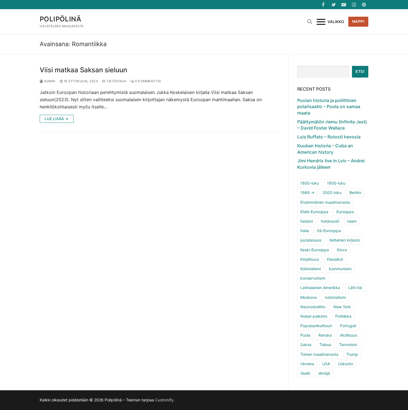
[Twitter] (333, 4)
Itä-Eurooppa (329, 230)
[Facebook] (323, 4)
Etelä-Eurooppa (314, 211)
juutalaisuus (310, 240)
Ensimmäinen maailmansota (325, 202)
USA (326, 363)
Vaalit (305, 373)
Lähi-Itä (355, 287)
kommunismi (340, 268)
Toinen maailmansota (319, 354)
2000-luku (332, 192)
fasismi (306, 221)
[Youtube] (343, 4)
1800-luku (309, 183)
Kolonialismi (310, 268)
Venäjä (324, 373)
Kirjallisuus (309, 259)
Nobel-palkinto (313, 316)
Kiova (342, 249)
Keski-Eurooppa (314, 249)
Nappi (358, 21)
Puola (305, 335)
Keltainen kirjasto (344, 240)
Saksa (305, 344)
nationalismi (335, 297)
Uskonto (345, 363)
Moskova (308, 297)
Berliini (355, 192)
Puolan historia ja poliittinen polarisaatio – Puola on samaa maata (328, 107)
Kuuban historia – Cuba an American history (325, 149)
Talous (325, 344)
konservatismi (312, 278)
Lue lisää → (57, 118)
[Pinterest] (364, 4)
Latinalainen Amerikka (320, 287)
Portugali (348, 325)
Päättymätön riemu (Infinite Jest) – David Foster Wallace (332, 125)
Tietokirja (116, 81)
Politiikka (343, 316)
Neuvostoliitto (312, 306)
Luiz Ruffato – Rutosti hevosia (329, 137)
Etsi (360, 71)
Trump (352, 354)
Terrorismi (348, 344)
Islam (352, 221)
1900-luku (336, 183)
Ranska (325, 335)
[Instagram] (354, 4)
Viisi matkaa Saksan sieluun (83, 70)
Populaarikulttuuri (316, 325)
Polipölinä (60, 19)
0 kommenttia (147, 81)
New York (342, 306)
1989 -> (307, 192)
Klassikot (335, 259)
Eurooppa (345, 211)
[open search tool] (309, 21)
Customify (164, 399)
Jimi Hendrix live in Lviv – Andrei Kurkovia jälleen (331, 164)
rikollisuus (348, 335)
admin (49, 81)
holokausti (330, 221)
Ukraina (307, 363)
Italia (304, 230)
